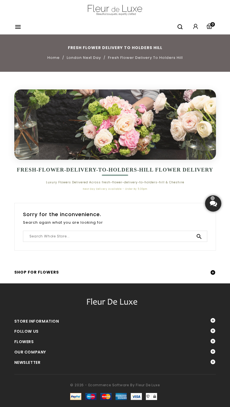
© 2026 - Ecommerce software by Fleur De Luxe (115, 385)
